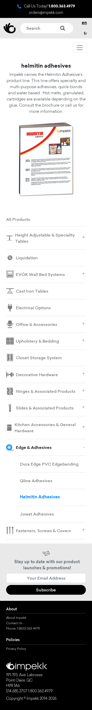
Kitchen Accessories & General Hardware (45, 427)
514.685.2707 (16, 691)
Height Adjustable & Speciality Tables (45, 238)
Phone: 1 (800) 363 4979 (23, 628)
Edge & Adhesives (34, 447)
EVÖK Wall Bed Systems (40, 274)
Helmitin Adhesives (40, 497)
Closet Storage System (39, 357)
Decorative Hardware (37, 374)
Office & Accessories (36, 324)
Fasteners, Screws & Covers (43, 530)
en (84, 23)
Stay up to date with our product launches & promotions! (47, 565)
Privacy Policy (16, 649)
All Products (18, 219)
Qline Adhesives (36, 480)
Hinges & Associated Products (45, 391)
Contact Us (14, 623)
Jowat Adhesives (37, 514)
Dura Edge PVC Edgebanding (49, 464)
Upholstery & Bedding (37, 341)
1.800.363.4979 (62, 6)
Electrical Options (33, 307)
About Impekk (16, 618)
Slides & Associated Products (45, 407)
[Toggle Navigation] (80, 48)
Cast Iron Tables (32, 291)
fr (85, 33)
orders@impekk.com (46, 13)
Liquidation (27, 257)
